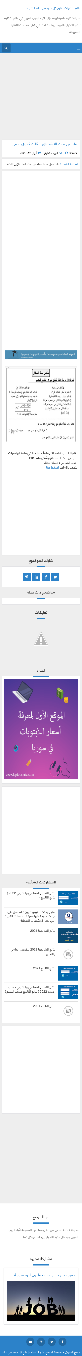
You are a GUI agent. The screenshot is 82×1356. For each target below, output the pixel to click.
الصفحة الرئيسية (69, 164)
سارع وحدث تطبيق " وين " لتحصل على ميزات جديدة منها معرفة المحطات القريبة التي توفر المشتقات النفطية (30, 915)
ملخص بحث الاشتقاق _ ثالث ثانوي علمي (44, 143)
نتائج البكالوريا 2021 (42, 930)
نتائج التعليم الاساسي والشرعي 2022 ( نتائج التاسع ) (31, 894)
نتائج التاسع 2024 (44, 1005)
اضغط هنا (52, 467)
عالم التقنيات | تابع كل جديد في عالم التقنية (53, 7)
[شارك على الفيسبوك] (46, 577)
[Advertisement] (41, 98)
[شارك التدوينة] (36, 577)
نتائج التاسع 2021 (44, 968)
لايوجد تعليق (51, 153)
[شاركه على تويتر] (55, 577)
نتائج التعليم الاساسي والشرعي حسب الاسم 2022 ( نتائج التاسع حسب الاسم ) (30, 989)
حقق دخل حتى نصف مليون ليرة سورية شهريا (39, 1274)
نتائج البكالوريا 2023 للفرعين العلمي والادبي (33, 951)
